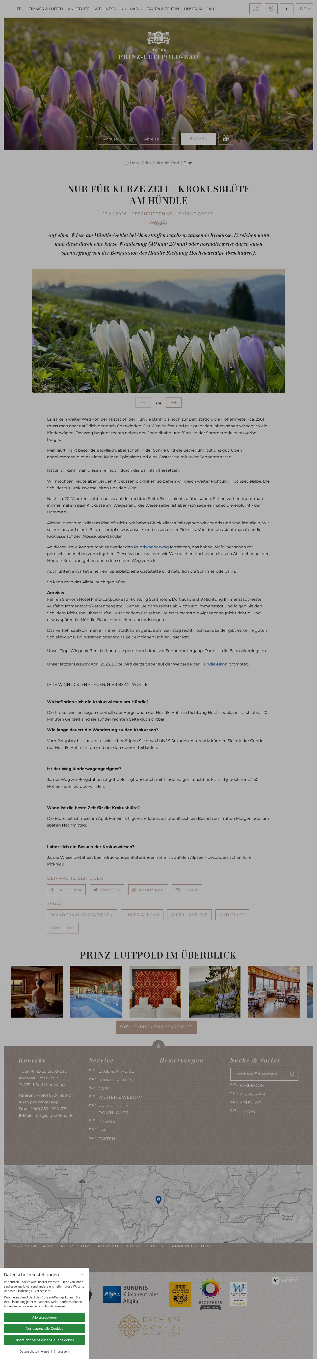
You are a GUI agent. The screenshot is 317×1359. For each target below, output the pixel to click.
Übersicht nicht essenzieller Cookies (45, 1340)
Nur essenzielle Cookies (44, 1328)
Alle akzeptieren (44, 1317)
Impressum (62, 1351)
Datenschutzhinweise (34, 1351)
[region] (44, 1294)
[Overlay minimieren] (82, 1274)
